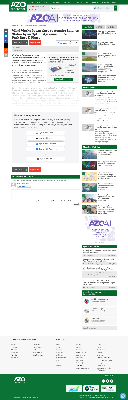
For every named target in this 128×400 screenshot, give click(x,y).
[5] (89, 79)
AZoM (13, 345)
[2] (89, 45)
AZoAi (34, 350)
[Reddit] (6, 50)
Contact (99, 352)
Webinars (59, 355)
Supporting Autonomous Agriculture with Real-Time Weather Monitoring (107, 197)
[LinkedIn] (6, 35)
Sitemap (99, 363)
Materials (79, 360)
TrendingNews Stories (88, 26)
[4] (89, 68)
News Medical (37, 352)
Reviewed (18, 50)
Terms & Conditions (103, 358)
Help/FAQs (79, 363)
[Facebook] (6, 40)
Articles (58, 347)
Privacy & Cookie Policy (104, 360)
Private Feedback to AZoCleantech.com (66, 201)
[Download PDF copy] (6, 31)
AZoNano (14, 347)
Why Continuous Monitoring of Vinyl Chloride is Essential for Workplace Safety (107, 175)
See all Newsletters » (90, 328)
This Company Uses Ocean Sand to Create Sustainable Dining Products (106, 186)
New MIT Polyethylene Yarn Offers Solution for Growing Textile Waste (107, 33)
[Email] (6, 55)
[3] (89, 56)
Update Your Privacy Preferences (27, 397)
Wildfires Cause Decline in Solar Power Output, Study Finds (107, 44)
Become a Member (82, 368)
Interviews (79, 350)
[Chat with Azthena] (123, 396)
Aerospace (95, 318)
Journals (59, 365)
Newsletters (101, 350)
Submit (76, 204)
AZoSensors (36, 345)
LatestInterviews (111, 26)
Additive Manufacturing (100, 299)
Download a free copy (63, 79)
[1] (89, 34)
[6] (89, 209)
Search (99, 347)
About (99, 345)
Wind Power (43, 25)
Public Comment (43, 201)
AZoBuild (14, 355)
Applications (80, 355)
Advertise (100, 355)
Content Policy (101, 365)
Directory (59, 350)
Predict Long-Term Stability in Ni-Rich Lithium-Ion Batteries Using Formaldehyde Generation (106, 209)
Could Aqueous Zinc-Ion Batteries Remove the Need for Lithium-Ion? (107, 163)
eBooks (58, 363)
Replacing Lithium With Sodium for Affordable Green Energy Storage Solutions (107, 78)
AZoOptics (14, 352)
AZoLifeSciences (38, 355)
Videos (78, 345)
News (22, 25)
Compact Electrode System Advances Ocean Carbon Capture (107, 55)
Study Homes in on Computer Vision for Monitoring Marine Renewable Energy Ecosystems (105, 67)
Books (58, 360)
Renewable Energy (31, 25)
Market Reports (61, 358)
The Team (79, 365)
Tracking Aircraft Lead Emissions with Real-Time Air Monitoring (99, 251)
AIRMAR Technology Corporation (97, 264)
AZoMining (14, 358)
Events (78, 347)
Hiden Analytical (92, 287)
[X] (6, 45)
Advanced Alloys (97, 309)
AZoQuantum (37, 347)
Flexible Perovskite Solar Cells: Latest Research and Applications (107, 152)
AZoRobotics (15, 350)
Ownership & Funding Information (104, 369)
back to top (108, 375)
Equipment (60, 352)
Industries (79, 358)
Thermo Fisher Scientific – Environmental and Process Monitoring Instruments (99, 274)
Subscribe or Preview (98, 301)
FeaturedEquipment (99, 26)
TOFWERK (90, 255)
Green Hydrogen (81, 352)
